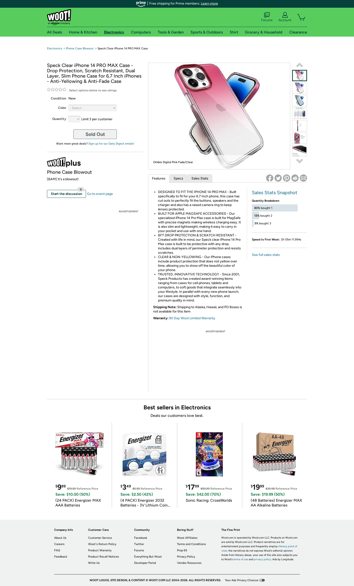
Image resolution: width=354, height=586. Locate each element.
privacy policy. (263, 559)
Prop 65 (182, 550)
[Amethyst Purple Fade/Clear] (299, 88)
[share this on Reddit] (295, 178)
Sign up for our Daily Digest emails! (111, 143)
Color (62, 108)
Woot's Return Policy (102, 544)
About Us (60, 537)
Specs (178, 178)
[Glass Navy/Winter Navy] (299, 100)
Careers (59, 544)
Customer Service (100, 537)
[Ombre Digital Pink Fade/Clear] (299, 75)
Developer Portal (145, 563)
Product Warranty (99, 550)
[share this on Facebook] (269, 178)
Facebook (140, 537)
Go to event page (100, 194)
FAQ (57, 550)
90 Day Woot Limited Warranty (192, 318)
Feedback (60, 556)
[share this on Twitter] (278, 178)
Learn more (209, 3)
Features (158, 178)
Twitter (139, 544)
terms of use (240, 559)
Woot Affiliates (187, 537)
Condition (58, 98)
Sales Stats (199, 178)
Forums (267, 20)
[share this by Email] (303, 178)
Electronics (54, 48)
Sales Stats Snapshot (274, 192)
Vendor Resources (189, 563)
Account (284, 20)
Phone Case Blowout (80, 48)
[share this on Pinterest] (286, 178)
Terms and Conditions (191, 544)
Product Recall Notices (103, 556)
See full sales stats (266, 255)
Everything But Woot (148, 556)
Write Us (94, 563)
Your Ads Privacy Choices (241, 580)
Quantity (59, 119)
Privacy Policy (186, 556)
